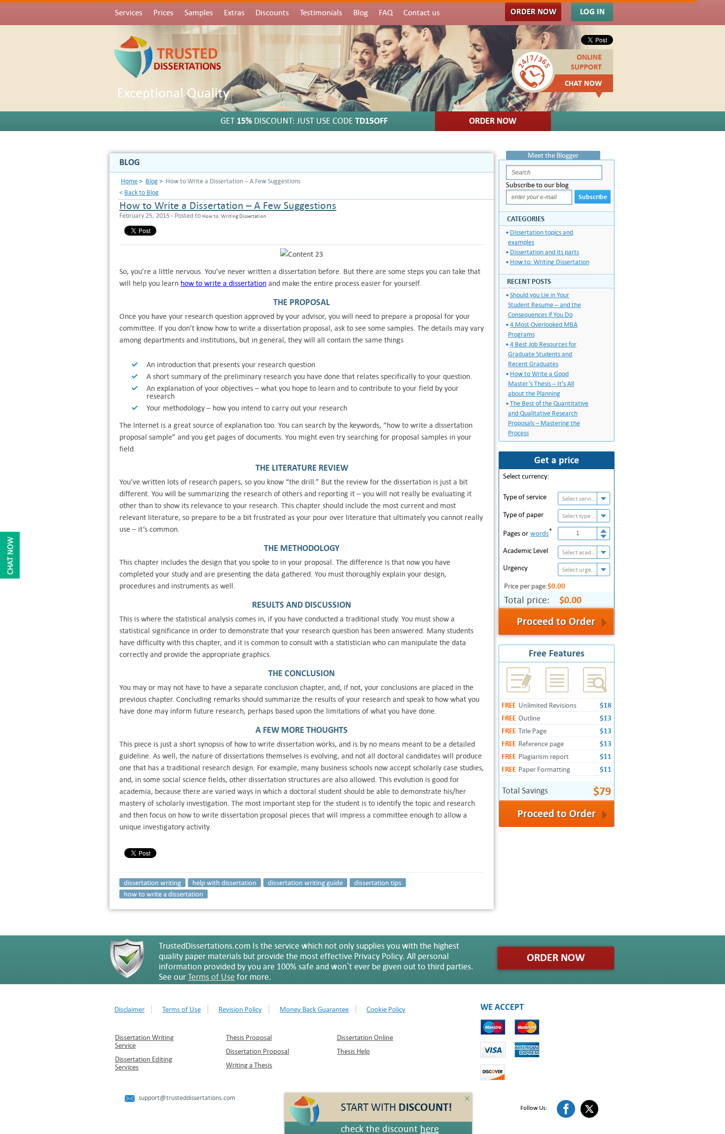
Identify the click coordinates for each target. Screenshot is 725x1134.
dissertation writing (152, 883)
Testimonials (321, 12)
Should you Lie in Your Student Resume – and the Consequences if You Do (544, 304)
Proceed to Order (556, 814)
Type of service (524, 497)
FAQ (386, 12)
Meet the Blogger (553, 155)
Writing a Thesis (249, 1065)
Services (129, 12)
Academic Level (525, 550)
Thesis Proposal (249, 1037)
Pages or (527, 532)
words (539, 533)
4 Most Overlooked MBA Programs (543, 329)
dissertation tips (377, 883)
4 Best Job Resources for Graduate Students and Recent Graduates (542, 354)
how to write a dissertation (223, 283)
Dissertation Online (365, 1037)
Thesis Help (353, 1051)
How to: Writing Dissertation (549, 262)
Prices (163, 12)
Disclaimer (129, 1009)
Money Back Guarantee (314, 1009)
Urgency (515, 568)
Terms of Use (211, 977)
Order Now (533, 11)
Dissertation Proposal (257, 1051)
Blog (360, 12)
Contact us (421, 12)
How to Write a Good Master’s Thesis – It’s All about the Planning (541, 383)
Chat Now (583, 83)
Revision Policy (240, 1009)
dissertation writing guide (305, 883)
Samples (198, 12)
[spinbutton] (577, 533)
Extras (234, 12)
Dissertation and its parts (544, 252)
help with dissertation (224, 883)
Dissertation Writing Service (144, 1041)
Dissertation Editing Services (143, 1063)
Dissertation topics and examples (540, 237)
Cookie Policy (385, 1009)
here (429, 1129)
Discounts (272, 12)
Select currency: (526, 476)
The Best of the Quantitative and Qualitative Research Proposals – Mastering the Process (548, 418)
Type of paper (523, 514)
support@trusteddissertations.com (187, 1097)
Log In (592, 11)
